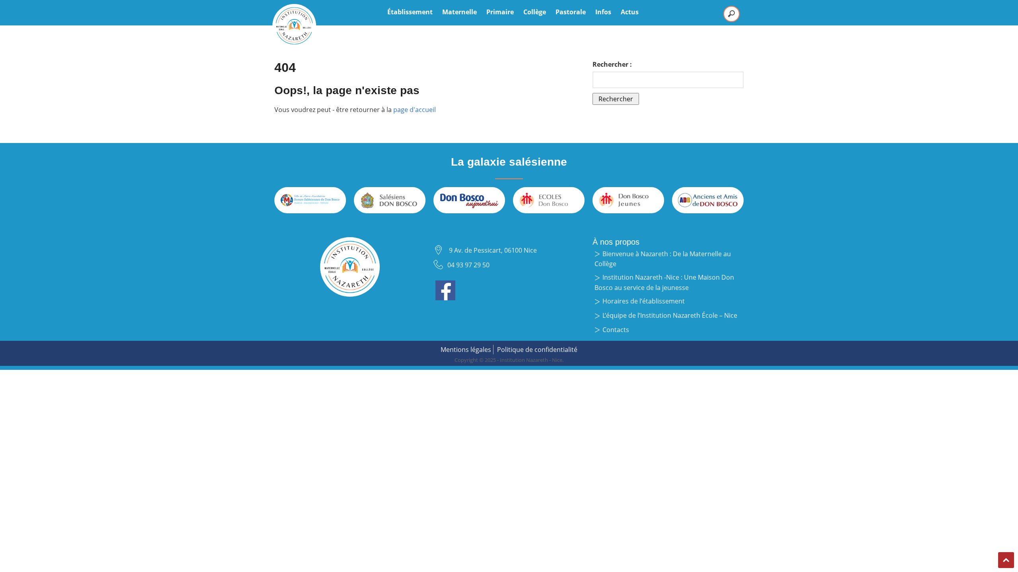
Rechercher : (612, 64)
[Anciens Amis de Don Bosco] (708, 200)
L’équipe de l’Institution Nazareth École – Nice (669, 315)
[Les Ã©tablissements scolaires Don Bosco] (549, 200)
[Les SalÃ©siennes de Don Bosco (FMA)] (310, 200)
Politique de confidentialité (537, 349)
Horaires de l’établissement (643, 301)
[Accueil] (294, 26)
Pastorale (571, 12)
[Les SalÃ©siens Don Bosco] (389, 200)
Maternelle (459, 12)
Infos (603, 12)
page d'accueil (414, 109)
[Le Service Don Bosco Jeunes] (628, 200)
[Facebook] (445, 285)
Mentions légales (466, 349)
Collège (534, 12)
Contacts (615, 329)
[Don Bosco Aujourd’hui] (469, 200)
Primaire (500, 12)
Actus (630, 12)
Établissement (410, 12)
